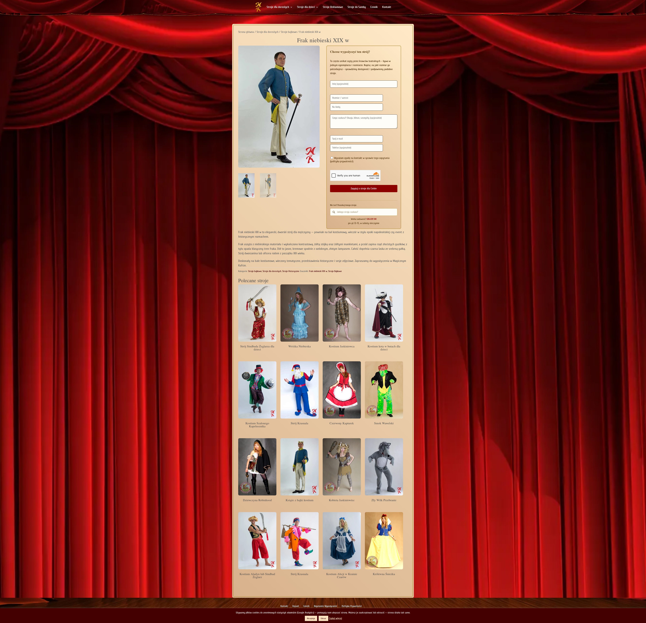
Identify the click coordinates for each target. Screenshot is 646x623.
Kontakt (386, 7)
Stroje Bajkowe (335, 271)
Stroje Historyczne (290, 271)
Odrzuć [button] (323, 618)
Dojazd (295, 606)
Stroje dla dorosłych (278, 7)
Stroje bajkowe (289, 31)
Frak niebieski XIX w (318, 271)
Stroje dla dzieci (306, 7)
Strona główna (246, 31)
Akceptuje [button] (311, 618)
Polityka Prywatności (352, 606)
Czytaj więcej (335, 618)
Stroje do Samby (357, 7)
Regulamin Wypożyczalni (325, 606)
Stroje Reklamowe (333, 7)
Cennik (374, 7)
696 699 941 (371, 219)
